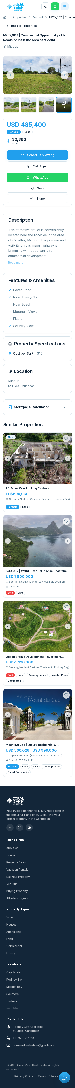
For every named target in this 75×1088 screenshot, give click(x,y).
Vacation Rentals (17, 869)
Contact (11, 855)
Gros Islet (12, 1008)
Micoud (38, 17)
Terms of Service (49, 1076)
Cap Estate (13, 972)
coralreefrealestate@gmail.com (33, 1045)
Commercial (14, 946)
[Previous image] (8, 458)
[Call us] (45, 6)
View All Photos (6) (53, 87)
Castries (11, 1001)
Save (40, 188)
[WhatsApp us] (55, 6)
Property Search (17, 862)
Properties (20, 17)
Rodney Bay (14, 979)
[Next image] (68, 458)
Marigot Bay (14, 986)
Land (9, 939)
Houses (11, 924)
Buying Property (17, 891)
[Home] (4, 17)
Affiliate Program (17, 898)
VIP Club (12, 884)
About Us (12, 848)
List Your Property (18, 876)
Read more (15, 262)
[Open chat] (64, 1077)
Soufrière (12, 994)
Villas (9, 917)
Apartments (13, 931)
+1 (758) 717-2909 (25, 1038)
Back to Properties (24, 25)
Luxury (10, 953)
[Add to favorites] (66, 438)
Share (41, 198)
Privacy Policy (23, 1076)
